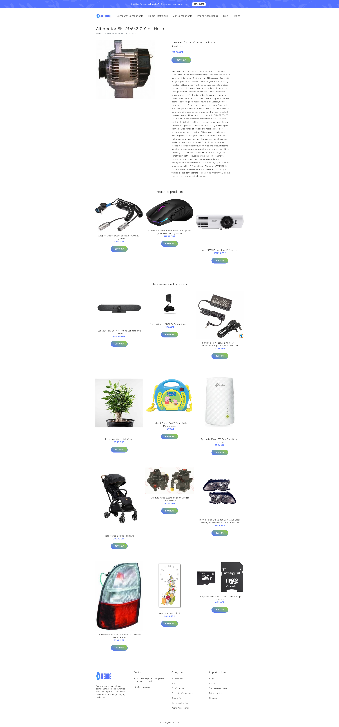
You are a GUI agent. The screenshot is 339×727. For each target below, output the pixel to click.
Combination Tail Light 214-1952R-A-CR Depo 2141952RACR (119, 636)
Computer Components (130, 15)
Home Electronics (158, 15)
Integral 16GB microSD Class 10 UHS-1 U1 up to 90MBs (220, 598)
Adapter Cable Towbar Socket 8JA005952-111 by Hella (119, 237)
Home (99, 33)
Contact (213, 683)
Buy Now (181, 60)
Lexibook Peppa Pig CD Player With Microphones (170, 424)
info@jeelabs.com (142, 687)
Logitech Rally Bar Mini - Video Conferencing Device (119, 332)
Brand (236, 15)
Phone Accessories (207, 15)
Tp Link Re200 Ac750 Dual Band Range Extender (220, 440)
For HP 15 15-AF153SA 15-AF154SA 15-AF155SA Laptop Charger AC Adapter (220, 344)
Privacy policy (215, 693)
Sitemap (213, 698)
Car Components (182, 15)
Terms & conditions (218, 688)
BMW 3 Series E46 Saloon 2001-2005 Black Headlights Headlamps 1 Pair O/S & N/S (219, 521)
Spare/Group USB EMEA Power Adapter (169, 324)
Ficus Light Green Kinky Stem (119, 439)
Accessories (177, 678)
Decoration (176, 698)
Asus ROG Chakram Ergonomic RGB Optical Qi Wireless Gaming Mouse (169, 232)
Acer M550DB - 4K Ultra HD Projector (220, 250)
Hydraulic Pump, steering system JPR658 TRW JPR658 (169, 499)
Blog (225, 15)
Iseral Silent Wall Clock (169, 613)
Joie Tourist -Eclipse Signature (119, 535)
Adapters (210, 42)
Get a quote (199, 4)
